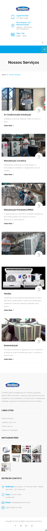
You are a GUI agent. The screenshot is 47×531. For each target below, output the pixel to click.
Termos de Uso (7, 426)
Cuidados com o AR (9, 422)
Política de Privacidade (9, 430)
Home (4, 75)
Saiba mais (8, 125)
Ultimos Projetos (8, 418)
